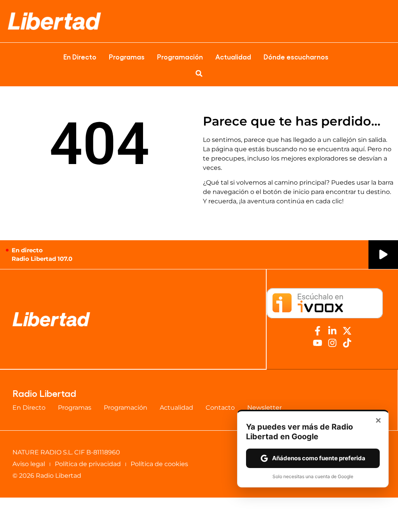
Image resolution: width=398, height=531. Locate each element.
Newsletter (264, 407)
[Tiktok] (347, 343)
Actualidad (233, 56)
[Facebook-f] (317, 330)
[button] (199, 73)
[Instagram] (332, 343)
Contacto (220, 407)
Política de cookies (159, 464)
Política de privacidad (88, 464)
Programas (127, 56)
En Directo (79, 56)
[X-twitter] (347, 330)
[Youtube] (317, 343)
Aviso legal (28, 464)
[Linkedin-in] (332, 330)
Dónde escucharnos (296, 56)
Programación (180, 56)
